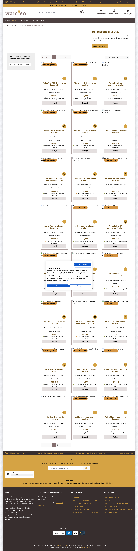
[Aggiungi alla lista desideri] (64, 78)
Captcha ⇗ (29, 477)
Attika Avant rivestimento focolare (115, 322)
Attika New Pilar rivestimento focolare (115, 84)
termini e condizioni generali (106, 483)
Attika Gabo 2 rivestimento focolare (85, 132)
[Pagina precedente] (46, 57)
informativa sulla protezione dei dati (68, 483)
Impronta (108, 500)
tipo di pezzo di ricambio (19, 64)
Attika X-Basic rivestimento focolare (85, 370)
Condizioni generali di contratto (116, 503)
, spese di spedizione (61, 545)
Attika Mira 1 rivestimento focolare (115, 418)
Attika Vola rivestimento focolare (54, 370)
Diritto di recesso (111, 506)
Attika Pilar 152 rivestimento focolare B (54, 84)
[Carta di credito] (82, 533)
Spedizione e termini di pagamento (84, 500)
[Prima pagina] (43, 57)
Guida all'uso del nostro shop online (85, 512)
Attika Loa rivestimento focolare (84, 418)
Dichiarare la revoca (112, 512)
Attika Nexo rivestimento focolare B (85, 227)
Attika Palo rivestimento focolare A (54, 227)
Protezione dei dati (112, 497)
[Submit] (86, 468)
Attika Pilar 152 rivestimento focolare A (84, 179)
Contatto (75, 497)
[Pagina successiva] (65, 57)
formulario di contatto (80, 5)
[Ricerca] (81, 12)
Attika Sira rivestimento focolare (54, 418)
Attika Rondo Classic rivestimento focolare (54, 179)
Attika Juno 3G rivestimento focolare (115, 370)
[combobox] (58, 12)
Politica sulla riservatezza (83, 267)
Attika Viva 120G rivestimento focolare (115, 275)
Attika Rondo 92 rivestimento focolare (54, 322)
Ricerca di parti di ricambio (81, 509)
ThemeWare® (85, 547)
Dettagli (54, 103)
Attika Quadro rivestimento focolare (115, 132)
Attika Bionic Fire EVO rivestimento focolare (85, 322)
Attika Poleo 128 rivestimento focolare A (115, 227)
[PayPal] (69, 533)
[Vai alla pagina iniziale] (15, 12)
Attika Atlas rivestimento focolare (54, 132)
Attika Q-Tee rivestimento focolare (115, 179)
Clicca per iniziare (21, 475)
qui (68, 280)
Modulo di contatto (100, 46)
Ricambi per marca (79, 506)
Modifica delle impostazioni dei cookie (118, 509)
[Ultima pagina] (69, 57)
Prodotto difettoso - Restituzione (84, 503)
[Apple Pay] (75, 533)
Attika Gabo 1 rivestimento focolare (85, 84)
